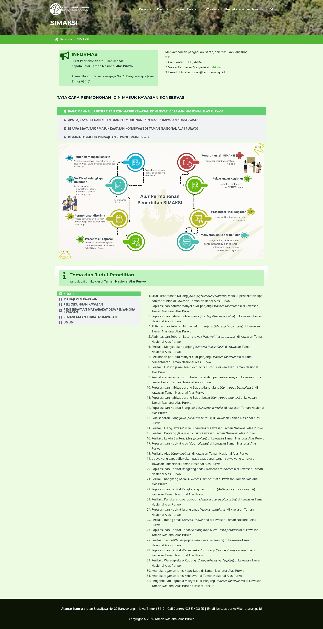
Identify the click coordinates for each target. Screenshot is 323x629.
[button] (272, 9)
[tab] (161, 111)
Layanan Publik (185, 9)
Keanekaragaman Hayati (242, 9)
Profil (161, 9)
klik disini (218, 67)
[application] (166, 9)
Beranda (145, 9)
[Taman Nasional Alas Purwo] (70, 9)
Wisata (211, 9)
